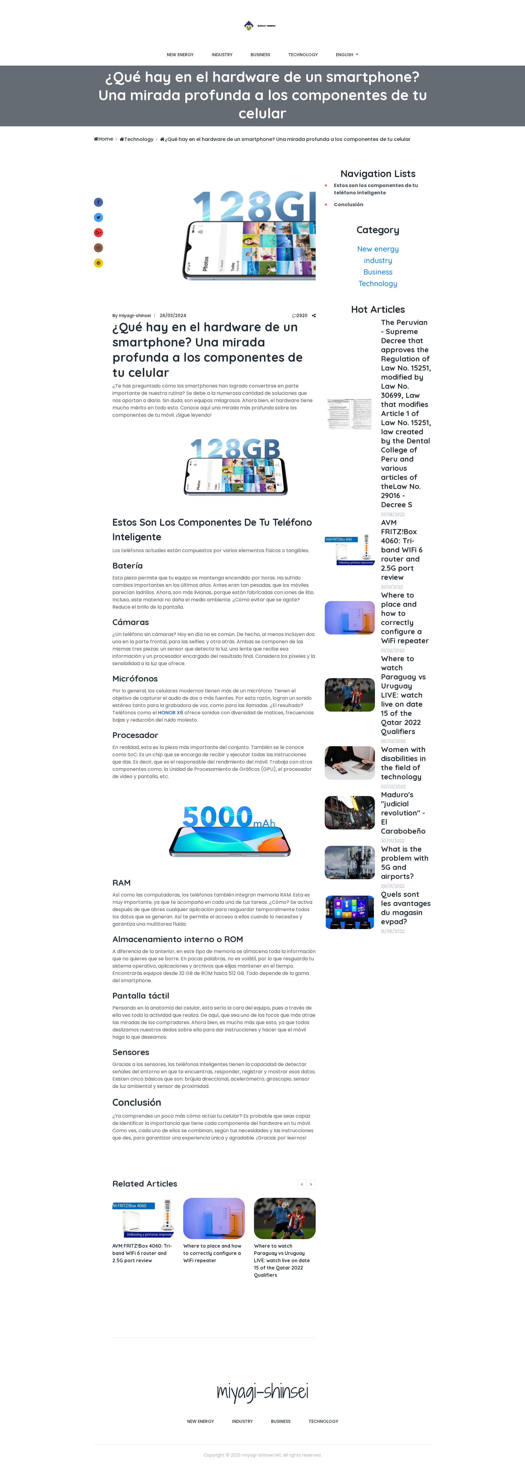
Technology (303, 55)
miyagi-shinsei (262, 1391)
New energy (180, 55)
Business (260, 55)
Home (105, 138)
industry (222, 55)
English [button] (345, 55)
